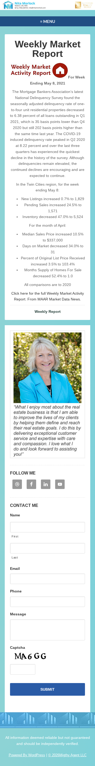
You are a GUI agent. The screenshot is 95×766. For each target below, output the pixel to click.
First (15, 536)
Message (18, 614)
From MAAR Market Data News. (53, 299)
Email (15, 568)
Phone (16, 591)
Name (15, 515)
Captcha (17, 647)
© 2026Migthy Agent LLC (67, 755)
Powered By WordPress (27, 755)
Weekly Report (48, 311)
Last (15, 557)
